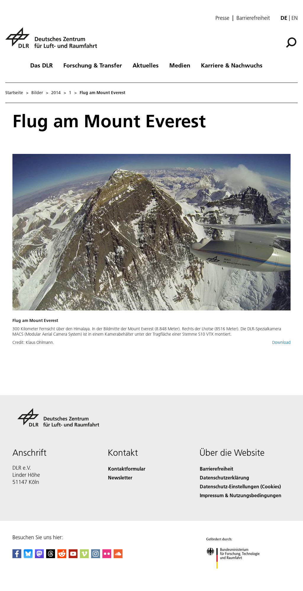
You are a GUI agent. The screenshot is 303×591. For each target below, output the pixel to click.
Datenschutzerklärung (224, 477)
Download (281, 342)
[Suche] (292, 42)
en (294, 18)
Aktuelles (146, 65)
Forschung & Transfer (92, 65)
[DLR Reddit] (61, 556)
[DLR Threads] (50, 556)
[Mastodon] (39, 556)
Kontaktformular (126, 469)
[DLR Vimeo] (84, 556)
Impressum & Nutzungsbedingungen (240, 495)
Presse (222, 18)
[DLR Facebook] (16, 556)
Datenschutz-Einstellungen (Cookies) (240, 486)
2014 (56, 93)
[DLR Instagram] (95, 556)
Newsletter (120, 477)
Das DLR (41, 65)
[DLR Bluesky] (28, 556)
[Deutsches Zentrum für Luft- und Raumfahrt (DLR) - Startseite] (53, 41)
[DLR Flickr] (106, 556)
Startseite (14, 93)
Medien (179, 65)
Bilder (37, 93)
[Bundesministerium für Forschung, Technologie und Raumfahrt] (236, 574)
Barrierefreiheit (253, 18)
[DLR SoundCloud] (118, 556)
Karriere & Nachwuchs (231, 65)
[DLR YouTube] (73, 556)
